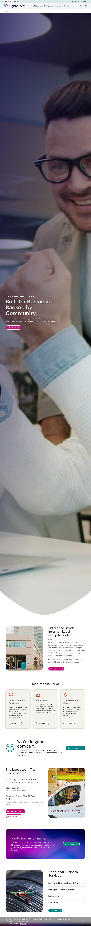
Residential (8, 1)
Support (83, 1)
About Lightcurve (55, 669)
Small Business (36, 6)
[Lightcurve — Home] (14, 6)
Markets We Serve (12, 816)
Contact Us (75, 1)
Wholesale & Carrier (61, 6)
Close (82, 921)
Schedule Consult (74, 748)
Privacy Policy (23, 923)
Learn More (12, 327)
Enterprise (48, 6)
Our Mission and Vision (14, 811)
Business (16, 1)
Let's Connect (69, 844)
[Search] (81, 6)
